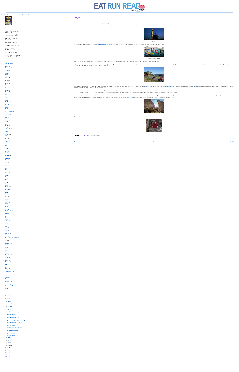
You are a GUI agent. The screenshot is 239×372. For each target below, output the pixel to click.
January (9, 345)
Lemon (6, 122)
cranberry (7, 199)
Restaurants (7, 93)
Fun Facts (7, 213)
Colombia (7, 229)
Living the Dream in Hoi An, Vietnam (13, 311)
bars (6, 97)
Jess (6, 84)
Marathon (7, 95)
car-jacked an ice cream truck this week (103, 44)
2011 (8, 349)
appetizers (7, 195)
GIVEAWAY (7, 233)
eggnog (6, 275)
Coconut (6, 107)
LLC (6, 74)
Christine (6, 257)
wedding (6, 175)
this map (222, 64)
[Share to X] (97, 135)
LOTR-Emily (7, 104)
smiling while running (9, 111)
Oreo (6, 183)
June (8, 337)
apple (6, 129)
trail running (7, 132)
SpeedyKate (7, 76)
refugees (6, 166)
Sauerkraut (7, 280)
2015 (8, 296)
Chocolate (7, 70)
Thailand (6, 220)
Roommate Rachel (8, 243)
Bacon (6, 205)
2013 (8, 300)
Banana (6, 151)
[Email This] (94, 135)
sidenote (6, 115)
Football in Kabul (92, 23)
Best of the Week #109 (11, 325)
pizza (6, 200)
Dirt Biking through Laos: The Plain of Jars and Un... (16, 322)
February (9, 343)
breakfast (6, 77)
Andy (6, 105)
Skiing (6, 127)
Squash (6, 193)
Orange (6, 240)
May (8, 339)
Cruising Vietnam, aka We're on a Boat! (14, 315)
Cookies (6, 71)
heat (6, 173)
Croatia (6, 231)
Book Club (7, 101)
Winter (6, 148)
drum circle (7, 224)
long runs (7, 87)
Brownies (7, 144)
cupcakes (6, 83)
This (194, 86)
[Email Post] (93, 135)
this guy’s (77, 61)
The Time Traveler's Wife (9, 285)
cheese (6, 247)
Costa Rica (7, 230)
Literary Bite (7, 67)
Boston (6, 112)
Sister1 (6, 110)
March (9, 342)
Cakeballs (7, 207)
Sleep (6, 219)
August (9, 308)
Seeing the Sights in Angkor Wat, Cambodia (14, 327)
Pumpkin (6, 91)
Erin (6, 168)
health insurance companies (94, 90)
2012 (8, 347)
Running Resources (17, 14)
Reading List (3, 14)
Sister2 (6, 86)
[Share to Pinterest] (99, 135)
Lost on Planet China (8, 214)
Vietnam (6, 171)
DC (5, 108)
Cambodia (7, 256)
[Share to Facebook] (98, 135)
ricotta (6, 250)
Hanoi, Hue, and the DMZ (11, 314)
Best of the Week (8, 69)
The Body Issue (129, 97)
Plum (6, 267)
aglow (122, 25)
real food (6, 73)
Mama (6, 94)
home (6, 100)
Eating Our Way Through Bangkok (13, 330)
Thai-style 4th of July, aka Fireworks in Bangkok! (15, 328)
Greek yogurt (7, 236)
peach (6, 248)
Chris (6, 178)
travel (6, 118)
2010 (8, 350)
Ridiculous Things (8, 268)
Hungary (6, 258)
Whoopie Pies (7, 186)
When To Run (7, 172)
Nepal (6, 120)
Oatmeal (6, 124)
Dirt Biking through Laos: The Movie (13, 317)
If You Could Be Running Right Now (11, 237)
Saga (6, 244)
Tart (6, 163)
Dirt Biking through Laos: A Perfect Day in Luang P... (16, 320)
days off (6, 274)
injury (6, 117)
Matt (6, 239)
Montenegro (7, 261)
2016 (8, 295)
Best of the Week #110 (11, 319)
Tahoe (6, 162)
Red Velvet (7, 185)
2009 (8, 352)
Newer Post (76, 141)
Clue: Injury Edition (8, 210)
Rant (6, 138)
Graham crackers (8, 190)
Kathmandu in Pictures (11, 335)
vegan (6, 290)
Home (154, 141)
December (9, 301)
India (6, 169)
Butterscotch (7, 189)
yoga (6, 142)
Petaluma (6, 217)
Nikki (6, 278)
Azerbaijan (7, 277)
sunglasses (147, 86)
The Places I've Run (8, 139)
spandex (6, 227)
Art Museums (7, 134)
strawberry (7, 149)
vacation (6, 80)
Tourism (6, 141)
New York (7, 154)
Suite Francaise (7, 281)
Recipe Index (9, 14)
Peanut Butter (7, 155)
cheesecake (7, 188)
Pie (5, 161)
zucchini (6, 251)
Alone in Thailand (10, 332)
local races (7, 78)
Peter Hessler (7, 265)
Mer (6, 182)
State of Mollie (7, 246)
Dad (6, 145)
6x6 (6, 88)
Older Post (232, 141)
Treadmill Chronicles (8, 271)
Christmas (7, 90)
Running (6, 66)
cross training (7, 114)
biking (6, 223)
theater (6, 203)
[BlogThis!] (95, 135)
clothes (6, 197)
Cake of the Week (8, 63)
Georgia (6, 234)
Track (6, 146)
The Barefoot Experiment (9, 222)
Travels (29, 14)
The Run (6, 270)
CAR (6, 176)
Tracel (6, 287)
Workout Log (24, 14)
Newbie (6, 137)
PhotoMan (7, 125)
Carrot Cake (7, 209)
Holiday (6, 81)
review (6, 131)
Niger (6, 121)
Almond (6, 253)
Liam (6, 180)
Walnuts (6, 156)
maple (6, 226)
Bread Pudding (7, 254)
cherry (6, 196)
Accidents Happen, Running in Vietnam (14, 312)
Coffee (6, 135)
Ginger (6, 152)
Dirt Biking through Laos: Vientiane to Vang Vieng (16, 324)
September (9, 306)
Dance (6, 159)
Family (6, 103)
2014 (8, 298)
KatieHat (6, 179)
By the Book (7, 206)
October (9, 304)
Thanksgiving (7, 128)
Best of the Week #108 (11, 333)
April (9, 340)
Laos (6, 192)
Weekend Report (8, 64)
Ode (6, 263)
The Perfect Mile (8, 282)
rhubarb (6, 288)
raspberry (6, 202)
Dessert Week (7, 212)
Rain (6, 241)
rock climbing (7, 158)
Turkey (6, 273)
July (8, 309)
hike (6, 98)
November (9, 303)
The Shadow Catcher (8, 284)
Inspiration (7, 260)
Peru (6, 264)
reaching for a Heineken (169, 86)
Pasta (6, 216)
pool (6, 165)
